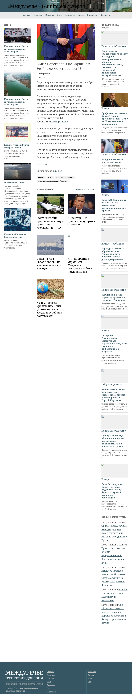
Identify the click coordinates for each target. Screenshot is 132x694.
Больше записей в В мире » (85, 189)
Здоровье (70, 15)
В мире (58, 171)
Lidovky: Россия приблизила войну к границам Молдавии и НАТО (50, 222)
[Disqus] (66, 358)
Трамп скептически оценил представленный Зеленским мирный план (113, 555)
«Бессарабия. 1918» (14, 182)
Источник (42, 164)
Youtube (91, 678)
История (49, 15)
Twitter (91, 675)
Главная (26, 15)
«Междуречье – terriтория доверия (46, 5)
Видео (81, 15)
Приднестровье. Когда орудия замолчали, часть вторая (16, 49)
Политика (37, 15)
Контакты (105, 15)
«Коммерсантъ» (58, 121)
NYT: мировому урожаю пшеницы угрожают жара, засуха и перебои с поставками (49, 309)
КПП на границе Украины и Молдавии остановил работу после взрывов (80, 265)
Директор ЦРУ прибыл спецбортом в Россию (81, 221)
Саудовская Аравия (64, 177)
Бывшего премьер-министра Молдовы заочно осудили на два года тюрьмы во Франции (113, 578)
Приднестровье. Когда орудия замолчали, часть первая (16, 102)
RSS (89, 681)
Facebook (92, 671)
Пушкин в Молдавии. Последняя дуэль (15, 235)
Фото (59, 15)
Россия (41, 177)
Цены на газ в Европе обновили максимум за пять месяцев (49, 263)
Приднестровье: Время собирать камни (16, 146)
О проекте (92, 15)
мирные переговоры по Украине (52, 181)
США (50, 177)
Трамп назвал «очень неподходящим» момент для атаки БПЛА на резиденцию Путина (114, 533)
